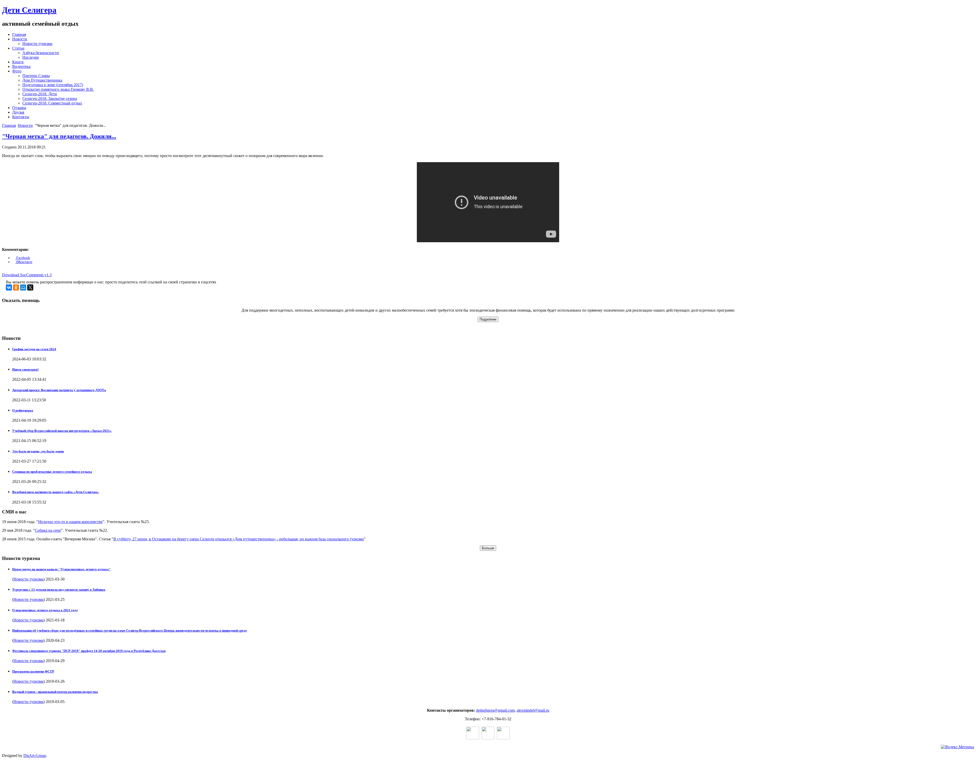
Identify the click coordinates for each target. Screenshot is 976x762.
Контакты (20, 117)
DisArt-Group (34, 755)
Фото (16, 71)
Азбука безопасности (40, 53)
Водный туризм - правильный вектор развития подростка (55, 692)
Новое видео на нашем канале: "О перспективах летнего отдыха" (61, 569)
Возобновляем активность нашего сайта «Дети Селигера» (55, 492)
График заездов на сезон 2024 (34, 349)
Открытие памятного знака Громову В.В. (58, 89)
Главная (19, 34)
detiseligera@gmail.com (495, 710)
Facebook (22, 258)
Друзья (18, 112)
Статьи (18, 48)
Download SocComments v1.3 (27, 275)
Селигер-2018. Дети (39, 94)
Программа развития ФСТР (33, 671)
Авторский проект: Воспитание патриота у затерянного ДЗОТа (59, 390)
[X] (30, 287)
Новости (19, 39)
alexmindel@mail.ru (533, 710)
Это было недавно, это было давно (38, 451)
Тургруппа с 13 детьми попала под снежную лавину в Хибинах (58, 589)
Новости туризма (37, 43)
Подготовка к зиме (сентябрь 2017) (52, 85)
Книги (18, 62)
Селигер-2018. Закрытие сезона (49, 98)
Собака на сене (48, 530)
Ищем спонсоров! (25, 369)
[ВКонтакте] (9, 287)
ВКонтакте (23, 262)
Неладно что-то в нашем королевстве (70, 522)
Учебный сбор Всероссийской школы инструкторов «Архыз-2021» (62, 431)
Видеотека (21, 66)
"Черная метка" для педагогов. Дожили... (59, 136)
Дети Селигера (29, 9)
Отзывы (19, 107)
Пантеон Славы (36, 75)
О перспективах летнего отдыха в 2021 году (45, 610)
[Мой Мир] (23, 287)
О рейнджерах (22, 410)
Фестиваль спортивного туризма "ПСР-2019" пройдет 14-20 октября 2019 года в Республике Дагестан (88, 651)
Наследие (30, 57)
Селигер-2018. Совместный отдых (52, 103)
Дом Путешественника (42, 80)
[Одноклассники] (16, 287)
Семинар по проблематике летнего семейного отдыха (52, 472)
